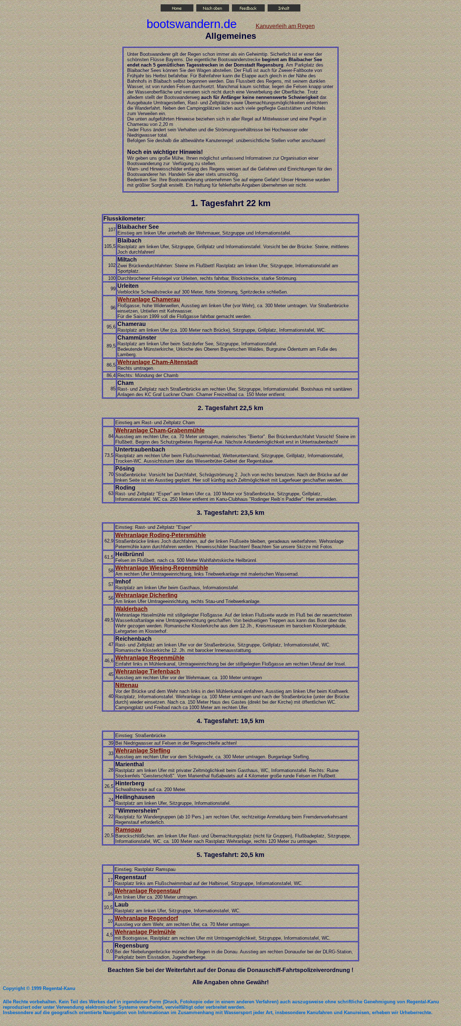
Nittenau (126, 685)
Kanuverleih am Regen (285, 26)
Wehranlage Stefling (142, 751)
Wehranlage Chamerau (148, 299)
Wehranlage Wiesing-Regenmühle (161, 568)
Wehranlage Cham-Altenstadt (157, 362)
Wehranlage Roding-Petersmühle (160, 535)
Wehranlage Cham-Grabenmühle (160, 430)
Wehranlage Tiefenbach (147, 671)
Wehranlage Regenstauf (147, 891)
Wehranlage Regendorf (146, 918)
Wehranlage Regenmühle (149, 658)
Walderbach (131, 609)
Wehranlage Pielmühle (145, 932)
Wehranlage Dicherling (146, 595)
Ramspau (128, 830)
